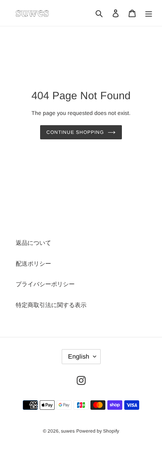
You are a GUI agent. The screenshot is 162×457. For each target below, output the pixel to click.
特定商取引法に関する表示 (51, 305)
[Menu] (148, 13)
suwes (68, 431)
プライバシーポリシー (45, 284)
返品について (33, 242)
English (78, 356)
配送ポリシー (33, 263)
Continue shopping (75, 132)
